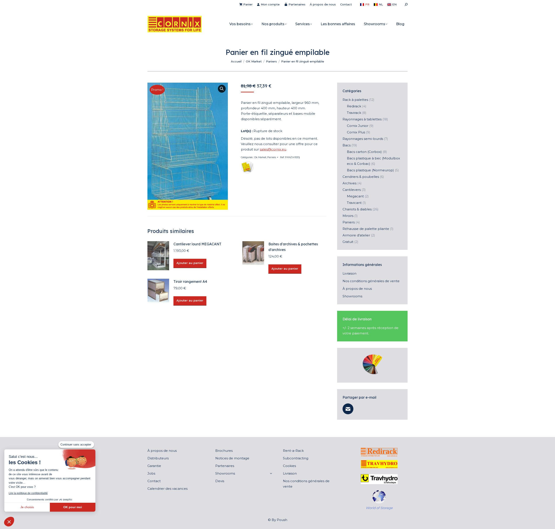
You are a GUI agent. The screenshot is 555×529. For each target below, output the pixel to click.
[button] (222, 89)
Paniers (271, 157)
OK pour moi (72, 507)
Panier (248, 4)
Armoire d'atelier (356, 235)
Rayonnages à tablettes (362, 119)
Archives (349, 183)
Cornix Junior (357, 126)
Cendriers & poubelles (361, 177)
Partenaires (297, 4)
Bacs (347, 145)
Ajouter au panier (189, 263)
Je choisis (27, 507)
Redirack (354, 106)
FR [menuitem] (367, 4)
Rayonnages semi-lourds (363, 139)
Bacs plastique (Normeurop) (370, 170)
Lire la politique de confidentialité (28, 493)
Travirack (354, 113)
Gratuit (348, 242)
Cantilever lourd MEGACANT (197, 244)
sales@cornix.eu (273, 149)
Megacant (355, 196)
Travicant (354, 203)
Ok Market (260, 157)
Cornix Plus (356, 132)
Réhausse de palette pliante (366, 229)
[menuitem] (364, 4)
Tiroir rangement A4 (190, 281)
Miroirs (348, 216)
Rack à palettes (355, 100)
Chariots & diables (357, 209)
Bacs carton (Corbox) (364, 152)
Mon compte (270, 4)
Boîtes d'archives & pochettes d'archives (293, 247)
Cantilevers (352, 190)
